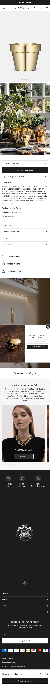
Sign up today (37, 347)
